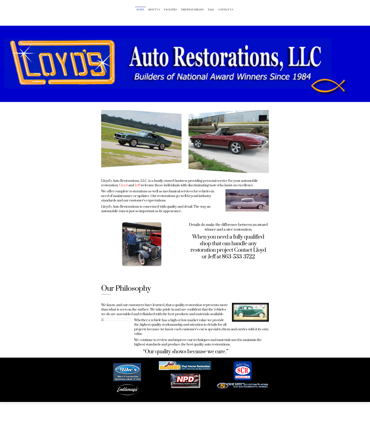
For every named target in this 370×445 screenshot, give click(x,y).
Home (140, 9)
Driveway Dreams (192, 9)
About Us (154, 9)
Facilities (170, 9)
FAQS (211, 9)
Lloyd (123, 185)
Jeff (137, 185)
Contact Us (225, 9)
